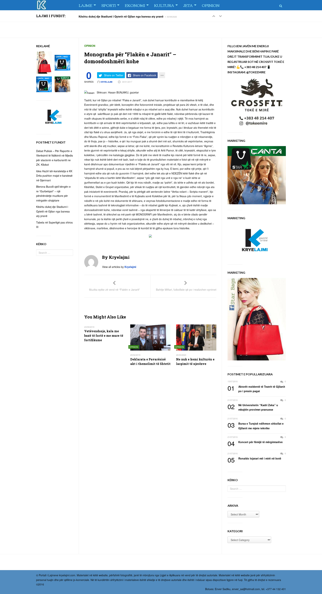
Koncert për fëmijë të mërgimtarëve (255, 442)
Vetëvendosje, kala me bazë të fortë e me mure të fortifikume (103, 335)
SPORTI (108, 5)
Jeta (188, 5)
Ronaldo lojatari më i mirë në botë (254, 458)
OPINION (211, 5)
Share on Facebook (144, 75)
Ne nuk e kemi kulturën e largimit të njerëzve (195, 361)
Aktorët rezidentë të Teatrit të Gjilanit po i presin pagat (256, 388)
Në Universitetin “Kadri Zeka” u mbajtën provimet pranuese (253, 407)
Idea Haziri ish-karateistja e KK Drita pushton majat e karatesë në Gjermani (54, 175)
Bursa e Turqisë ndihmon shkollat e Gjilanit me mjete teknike (256, 425)
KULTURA (164, 5)
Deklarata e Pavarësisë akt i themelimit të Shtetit (150, 361)
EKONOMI (135, 5)
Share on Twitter (113, 75)
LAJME (85, 5)
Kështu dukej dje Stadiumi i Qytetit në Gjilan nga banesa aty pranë (121, 16)
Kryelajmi (106, 81)
